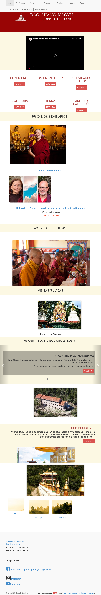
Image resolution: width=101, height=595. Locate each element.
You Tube (16, 584)
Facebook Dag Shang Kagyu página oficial (32, 569)
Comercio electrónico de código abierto (79, 593)
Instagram (16, 578)
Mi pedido (27, 9)
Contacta (62, 517)
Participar (39, 517)
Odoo (55, 593)
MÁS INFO (20, 84)
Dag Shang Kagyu (13, 544)
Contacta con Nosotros (15, 541)
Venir (16, 513)
